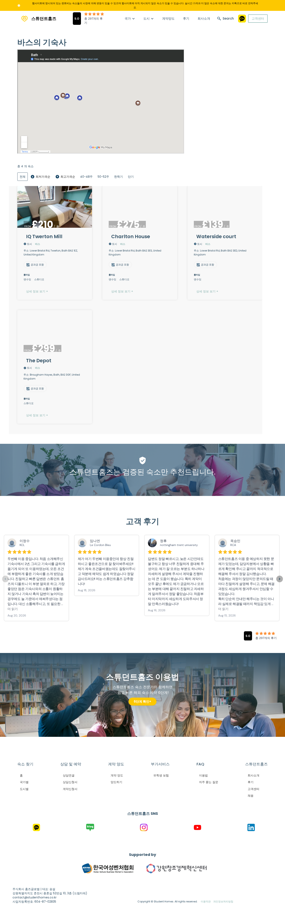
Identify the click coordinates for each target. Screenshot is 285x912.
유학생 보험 (161, 775)
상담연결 (68, 775)
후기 (186, 18)
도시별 (24, 789)
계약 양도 (117, 775)
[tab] (22, 176)
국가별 (24, 782)
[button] (129, 18)
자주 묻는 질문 (208, 782)
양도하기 (116, 782)
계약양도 (168, 18)
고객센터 (258, 18)
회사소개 (204, 18)
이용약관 (206, 901)
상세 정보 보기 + (37, 291)
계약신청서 (70, 789)
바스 (37, 244)
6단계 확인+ (142, 701)
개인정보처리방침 (223, 901)
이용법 (203, 775)
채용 (250, 796)
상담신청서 (70, 782)
